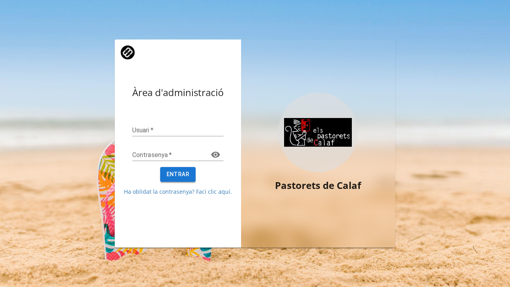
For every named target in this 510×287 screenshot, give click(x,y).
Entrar (178, 174)
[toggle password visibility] (216, 155)
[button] (128, 51)
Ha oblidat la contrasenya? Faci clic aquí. (178, 191)
